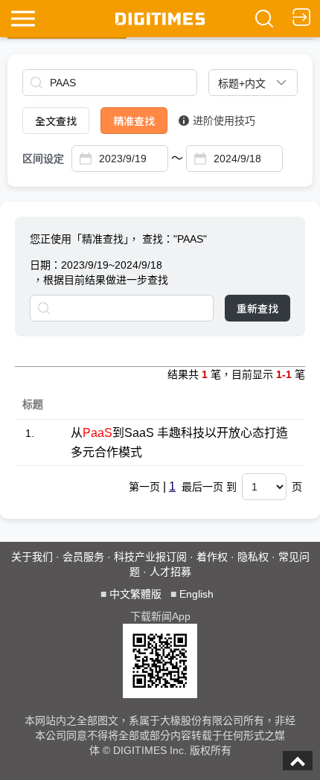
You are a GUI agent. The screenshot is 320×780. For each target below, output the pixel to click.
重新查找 (257, 308)
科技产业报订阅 (150, 557)
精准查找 (134, 120)
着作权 (212, 557)
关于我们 (32, 557)
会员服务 (83, 557)
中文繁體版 (135, 594)
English (196, 594)
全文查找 (56, 120)
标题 (32, 404)
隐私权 (253, 557)
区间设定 (43, 158)
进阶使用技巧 (224, 121)
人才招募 (170, 572)
